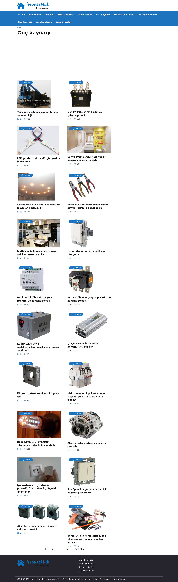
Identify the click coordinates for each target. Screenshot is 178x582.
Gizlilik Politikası (86, 570)
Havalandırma (66, 14)
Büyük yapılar (63, 22)
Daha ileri (80, 549)
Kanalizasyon (85, 14)
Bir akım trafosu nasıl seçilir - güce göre (38, 395)
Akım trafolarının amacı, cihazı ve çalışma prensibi (37, 528)
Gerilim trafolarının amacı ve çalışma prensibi (84, 114)
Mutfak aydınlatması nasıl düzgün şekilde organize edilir (37, 253)
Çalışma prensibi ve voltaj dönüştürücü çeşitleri (82, 345)
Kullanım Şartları (86, 567)
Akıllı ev (49, 14)
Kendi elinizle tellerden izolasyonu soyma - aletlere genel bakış (88, 206)
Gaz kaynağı (103, 14)
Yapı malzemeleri (147, 14)
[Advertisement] (64, 59)
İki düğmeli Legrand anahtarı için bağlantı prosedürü (87, 491)
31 (67, 549)
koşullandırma (44, 22)
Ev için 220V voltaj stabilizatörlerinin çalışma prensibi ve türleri (38, 346)
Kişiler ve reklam (86, 563)
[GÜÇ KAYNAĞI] (34, 107)
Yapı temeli (35, 14)
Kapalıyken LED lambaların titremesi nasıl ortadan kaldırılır (36, 443)
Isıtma (21, 14)
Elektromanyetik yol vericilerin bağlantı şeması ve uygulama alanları (86, 396)
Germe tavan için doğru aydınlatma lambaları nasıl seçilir (38, 206)
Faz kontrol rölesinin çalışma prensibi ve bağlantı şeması (34, 299)
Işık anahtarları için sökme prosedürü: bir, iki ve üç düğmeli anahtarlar (36, 488)
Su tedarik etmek (123, 14)
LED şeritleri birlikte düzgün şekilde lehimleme (39, 160)
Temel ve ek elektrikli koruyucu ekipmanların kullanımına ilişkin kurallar (86, 539)
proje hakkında (86, 560)
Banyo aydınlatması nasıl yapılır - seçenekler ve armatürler (87, 158)
